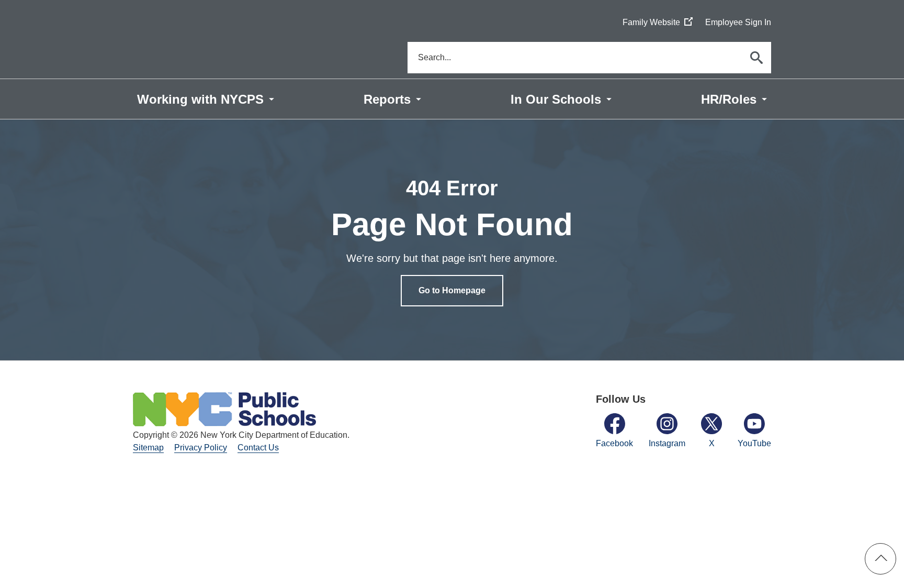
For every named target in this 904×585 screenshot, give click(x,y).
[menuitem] (205, 99)
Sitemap (148, 447)
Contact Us (258, 447)
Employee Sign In (738, 22)
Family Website (658, 23)
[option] (452, 239)
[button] (880, 559)
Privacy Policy (200, 447)
